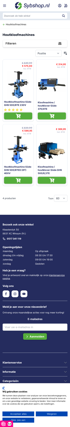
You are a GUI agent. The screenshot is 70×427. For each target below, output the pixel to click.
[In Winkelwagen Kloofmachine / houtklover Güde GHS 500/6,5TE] (52, 180)
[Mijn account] (59, 5)
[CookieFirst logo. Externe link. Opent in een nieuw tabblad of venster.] (3, 388)
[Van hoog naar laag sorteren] (65, 53)
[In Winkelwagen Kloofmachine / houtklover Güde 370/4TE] (52, 115)
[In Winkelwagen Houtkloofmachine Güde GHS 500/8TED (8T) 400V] (18, 180)
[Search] (63, 16)
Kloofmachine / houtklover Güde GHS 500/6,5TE (50, 170)
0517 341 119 (14, 238)
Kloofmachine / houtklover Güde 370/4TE (47, 105)
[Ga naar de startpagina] (32, 5)
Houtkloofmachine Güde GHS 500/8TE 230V (17, 103)
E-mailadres (35, 319)
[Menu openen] (5, 6)
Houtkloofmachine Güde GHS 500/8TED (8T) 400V (17, 170)
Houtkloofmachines (15, 24)
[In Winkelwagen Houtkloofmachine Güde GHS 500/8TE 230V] (18, 115)
